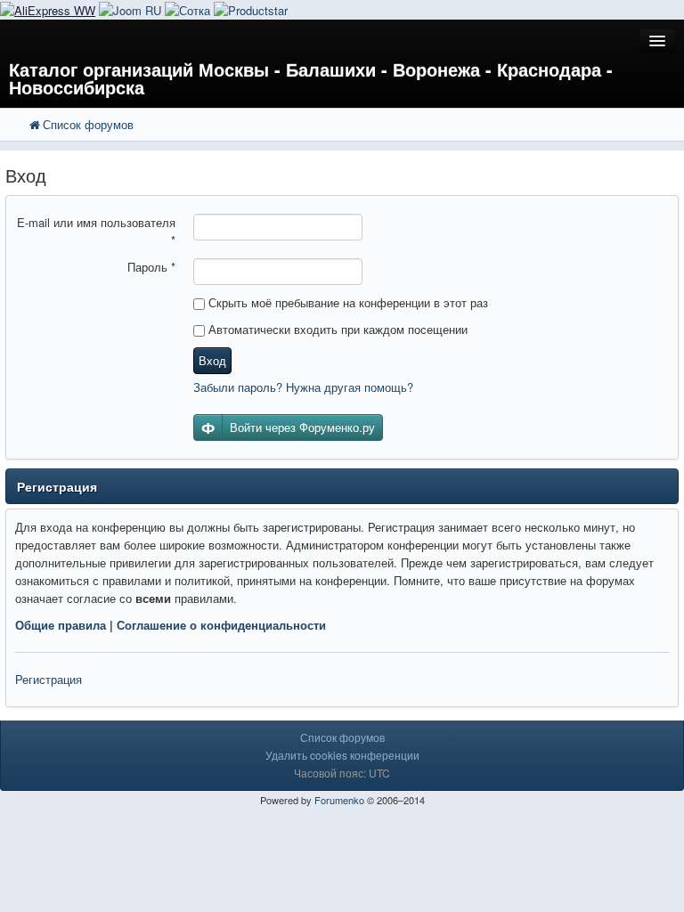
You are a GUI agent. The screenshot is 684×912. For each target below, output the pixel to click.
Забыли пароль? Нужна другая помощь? (303, 387)
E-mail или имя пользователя (96, 231)
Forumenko (339, 800)
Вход (212, 360)
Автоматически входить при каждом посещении (336, 329)
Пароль (151, 266)
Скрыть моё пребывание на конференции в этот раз (346, 302)
